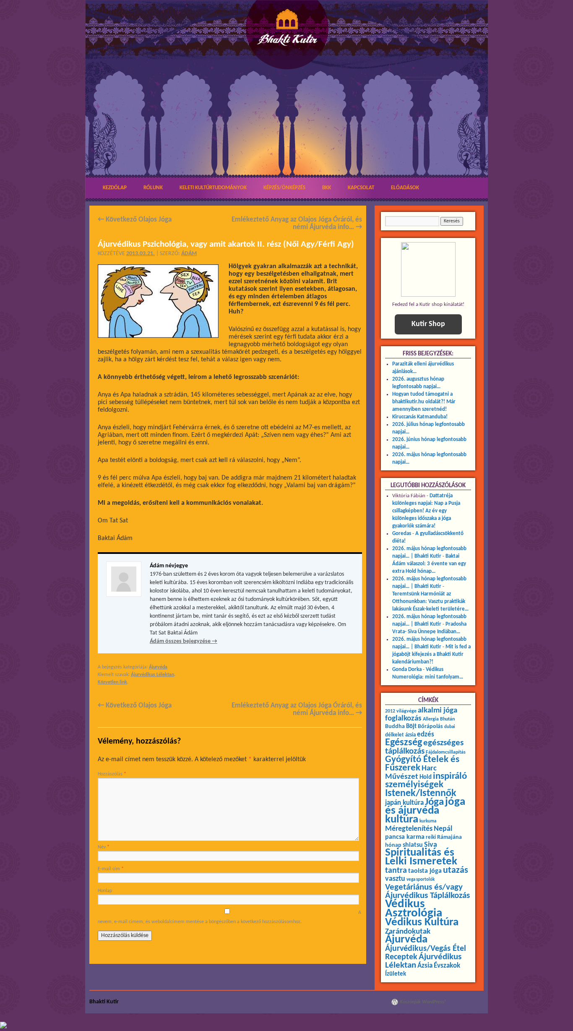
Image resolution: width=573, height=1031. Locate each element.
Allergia (431, 719)
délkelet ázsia (400, 735)
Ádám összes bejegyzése (183, 641)
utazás (455, 870)
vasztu (395, 878)
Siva (430, 844)
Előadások (405, 188)
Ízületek (395, 974)
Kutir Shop (428, 324)
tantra (396, 871)
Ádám (189, 254)
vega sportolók (420, 879)
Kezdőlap (115, 188)
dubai (449, 727)
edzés (425, 734)
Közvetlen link (112, 682)
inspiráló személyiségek (426, 781)
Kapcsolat (361, 188)
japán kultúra (404, 803)
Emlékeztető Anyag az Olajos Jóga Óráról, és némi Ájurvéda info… (297, 223)
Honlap (105, 890)
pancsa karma (405, 837)
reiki (431, 837)
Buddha (395, 726)
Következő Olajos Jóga (135, 219)
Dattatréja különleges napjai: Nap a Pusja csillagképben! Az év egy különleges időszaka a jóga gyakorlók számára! (426, 511)
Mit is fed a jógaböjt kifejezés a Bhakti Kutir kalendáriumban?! (431, 654)
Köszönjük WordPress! (423, 1002)
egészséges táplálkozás (424, 747)
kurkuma (427, 821)
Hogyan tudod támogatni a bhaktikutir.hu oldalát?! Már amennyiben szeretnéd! (424, 402)
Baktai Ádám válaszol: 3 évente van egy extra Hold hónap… (429, 563)
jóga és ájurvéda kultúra (425, 810)
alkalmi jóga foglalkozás (421, 715)
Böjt (411, 726)
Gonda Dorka (407, 669)
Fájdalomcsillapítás (446, 752)
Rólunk (153, 188)
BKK (326, 188)
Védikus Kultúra (421, 922)
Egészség (403, 743)
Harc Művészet (411, 773)
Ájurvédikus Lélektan (152, 674)
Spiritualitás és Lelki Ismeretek (421, 857)
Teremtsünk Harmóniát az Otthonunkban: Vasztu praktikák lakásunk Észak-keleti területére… (430, 601)
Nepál (443, 829)
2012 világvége (401, 711)
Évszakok (447, 966)
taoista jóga (425, 871)
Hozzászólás (112, 774)
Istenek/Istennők (420, 793)
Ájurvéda (158, 667)
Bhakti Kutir (104, 1002)
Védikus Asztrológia (413, 908)
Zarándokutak (407, 931)
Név (103, 847)
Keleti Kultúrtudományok (213, 188)
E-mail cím (111, 869)
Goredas (401, 533)
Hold (425, 777)
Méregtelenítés (408, 829)
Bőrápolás (430, 726)
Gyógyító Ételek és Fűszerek (422, 764)
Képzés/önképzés (284, 188)
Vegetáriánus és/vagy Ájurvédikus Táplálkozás (427, 891)
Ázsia (424, 965)
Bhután (447, 719)
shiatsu (413, 845)
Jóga (434, 802)
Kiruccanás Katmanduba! (420, 417)
